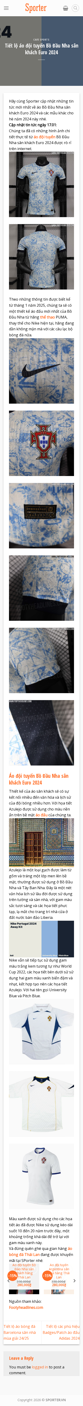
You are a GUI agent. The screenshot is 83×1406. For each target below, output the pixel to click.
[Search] (75, 8)
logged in (40, 1367)
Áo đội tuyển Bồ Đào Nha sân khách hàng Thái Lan (24, 1271)
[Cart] (65, 8)
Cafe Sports (41, 39)
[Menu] (6, 8)
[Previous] (8, 1280)
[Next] (74, 1280)
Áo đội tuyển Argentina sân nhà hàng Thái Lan (59, 1271)
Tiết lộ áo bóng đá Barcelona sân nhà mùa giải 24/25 (19, 1332)
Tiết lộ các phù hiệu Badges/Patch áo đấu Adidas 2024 (61, 1332)
